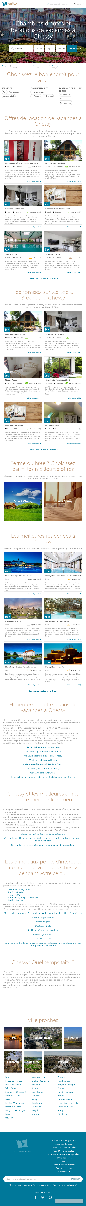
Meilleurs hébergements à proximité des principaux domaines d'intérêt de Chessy (43, 913)
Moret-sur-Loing (13, 1106)
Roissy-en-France (13, 1081)
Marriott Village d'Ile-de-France (18, 576)
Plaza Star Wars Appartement (57, 209)
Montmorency (38, 1077)
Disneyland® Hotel (13, 621)
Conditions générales (63, 1151)
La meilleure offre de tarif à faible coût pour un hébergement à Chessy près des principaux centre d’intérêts (43, 944)
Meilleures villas (43, 938)
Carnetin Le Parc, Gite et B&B (57, 380)
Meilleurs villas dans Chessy (43, 772)
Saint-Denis (10, 1088)
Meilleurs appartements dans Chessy (43, 751)
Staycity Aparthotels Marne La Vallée (20, 667)
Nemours (35, 1114)
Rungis (34, 1088)
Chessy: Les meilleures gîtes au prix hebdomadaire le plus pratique (43, 845)
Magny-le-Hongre (66, 1084)
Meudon (9, 1117)
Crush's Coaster (15, 900)
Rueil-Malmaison (66, 1092)
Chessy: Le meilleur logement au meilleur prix (43, 834)
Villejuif (34, 1110)
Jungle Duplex (11, 254)
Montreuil (36, 1106)
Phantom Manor (15, 895)
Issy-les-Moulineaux (14, 1103)
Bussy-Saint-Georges (15, 1110)
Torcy (60, 1110)
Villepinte (35, 1084)
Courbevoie (37, 1103)
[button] (35, 1197)
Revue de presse (64, 1157)
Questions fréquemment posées (63, 1154)
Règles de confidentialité (64, 1147)
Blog (63, 1161)
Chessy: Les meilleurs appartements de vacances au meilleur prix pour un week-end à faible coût (43, 839)
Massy (34, 1099)
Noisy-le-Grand (12, 1095)
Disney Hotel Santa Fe (54, 667)
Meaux (8, 1099)
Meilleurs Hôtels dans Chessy (43, 760)
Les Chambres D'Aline (14, 425)
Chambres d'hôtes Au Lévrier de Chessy (21, 163)
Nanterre (35, 1095)
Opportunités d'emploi (64, 1164)
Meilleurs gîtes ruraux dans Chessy (43, 768)
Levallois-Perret (65, 1106)
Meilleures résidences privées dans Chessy (43, 764)
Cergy (61, 1088)
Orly (7, 1077)
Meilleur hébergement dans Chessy (43, 747)
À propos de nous (63, 1144)
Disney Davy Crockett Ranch (57, 621)
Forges (61, 1077)
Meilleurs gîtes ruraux (43, 934)
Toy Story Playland (16, 892)
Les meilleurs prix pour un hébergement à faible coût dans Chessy (43, 777)
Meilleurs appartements (43, 917)
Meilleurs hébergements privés (43, 930)
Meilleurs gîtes (43, 921)
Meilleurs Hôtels (43, 926)
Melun (61, 1095)
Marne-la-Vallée (13, 1084)
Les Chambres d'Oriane (55, 163)
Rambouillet (64, 1081)
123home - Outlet (52, 254)
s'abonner (75, 1179)
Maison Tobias (11, 380)
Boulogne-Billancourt (15, 1092)
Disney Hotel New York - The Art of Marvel (63, 576)
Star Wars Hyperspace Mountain (23, 897)
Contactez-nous (64, 1168)
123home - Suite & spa (14, 209)
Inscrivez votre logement (64, 1140)
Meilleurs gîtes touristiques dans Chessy (43, 755)
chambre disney (52, 425)
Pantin (8, 1114)
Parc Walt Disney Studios (19, 889)
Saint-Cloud (37, 1092)
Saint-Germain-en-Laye (69, 1103)
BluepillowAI (64, 1171)
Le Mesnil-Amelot (66, 1099)
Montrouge (63, 1114)
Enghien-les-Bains (40, 1081)
